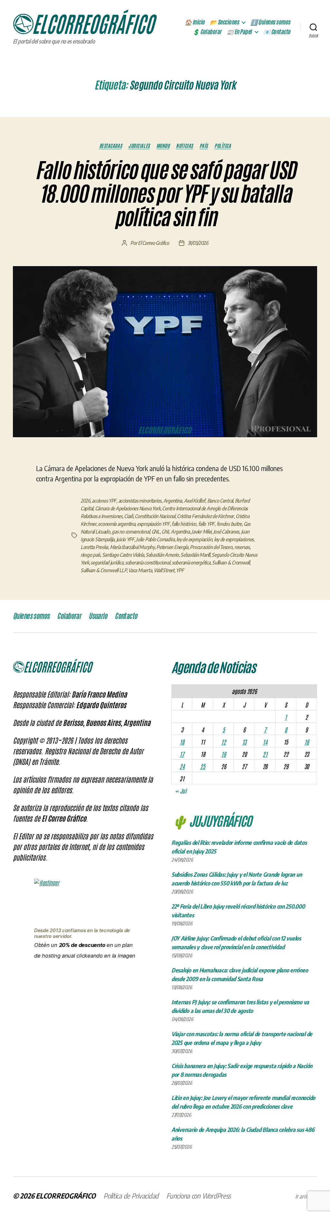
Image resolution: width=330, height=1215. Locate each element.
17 (182, 754)
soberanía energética (191, 562)
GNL (155, 531)
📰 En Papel (239, 31)
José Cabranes (226, 531)
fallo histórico (183, 524)
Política (222, 146)
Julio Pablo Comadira (155, 539)
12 (223, 742)
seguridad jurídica (107, 562)
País (203, 146)
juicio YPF (125, 539)
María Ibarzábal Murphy (132, 547)
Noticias (184, 146)
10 (182, 742)
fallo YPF (206, 524)
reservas (242, 547)
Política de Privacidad (131, 1195)
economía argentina (116, 524)
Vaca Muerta (140, 570)
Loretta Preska (94, 547)
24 (182, 766)
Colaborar (69, 616)
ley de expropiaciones (234, 539)
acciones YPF (104, 500)
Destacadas (110, 146)
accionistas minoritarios (140, 500)
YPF (180, 570)
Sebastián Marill (195, 555)
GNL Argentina (175, 531)
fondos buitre (229, 524)
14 (265, 742)
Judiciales (139, 146)
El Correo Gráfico (153, 243)
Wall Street (164, 570)
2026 (85, 500)
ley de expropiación (194, 539)
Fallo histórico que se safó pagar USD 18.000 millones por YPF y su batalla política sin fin (165, 194)
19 (223, 754)
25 (202, 766)
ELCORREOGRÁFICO (66, 1195)
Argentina (172, 500)
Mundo (163, 146)
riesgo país (90, 555)
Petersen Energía (172, 547)
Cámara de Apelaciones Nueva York (127, 508)
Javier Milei (201, 531)
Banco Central (220, 500)
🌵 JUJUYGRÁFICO (211, 820)
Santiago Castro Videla (123, 555)
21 (265, 754)
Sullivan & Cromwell (231, 562)
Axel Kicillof (195, 500)
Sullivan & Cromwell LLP (104, 570)
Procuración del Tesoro (211, 547)
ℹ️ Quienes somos (270, 22)
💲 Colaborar (206, 31)
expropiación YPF (153, 524)
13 (244, 742)
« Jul (180, 791)
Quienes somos (31, 616)
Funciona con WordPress (198, 1195)
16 (306, 742)
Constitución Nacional (155, 516)
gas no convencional (131, 531)
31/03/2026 (198, 243)
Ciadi (128, 516)
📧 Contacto (276, 31)
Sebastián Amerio (162, 555)
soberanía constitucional (147, 562)
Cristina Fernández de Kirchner (205, 516)
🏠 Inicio (195, 22)
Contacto (126, 616)
